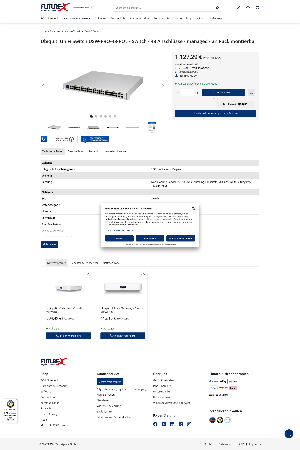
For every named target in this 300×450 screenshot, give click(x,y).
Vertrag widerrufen (110, 382)
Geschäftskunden (163, 380)
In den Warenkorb (223, 92)
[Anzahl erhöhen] (197, 92)
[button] (235, 104)
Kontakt (209, 444)
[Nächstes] (163, 85)
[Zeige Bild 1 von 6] (91, 116)
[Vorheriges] (43, 85)
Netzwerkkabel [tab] (111, 263)
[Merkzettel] (248, 8)
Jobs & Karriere (162, 386)
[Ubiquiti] (43, 139)
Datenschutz (226, 444)
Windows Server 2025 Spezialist (171, 403)
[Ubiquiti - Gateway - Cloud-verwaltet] (68, 288)
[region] (103, 92)
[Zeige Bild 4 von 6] (105, 116)
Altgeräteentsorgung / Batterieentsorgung (122, 389)
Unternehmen (161, 397)
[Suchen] (217, 8)
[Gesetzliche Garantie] (95, 139)
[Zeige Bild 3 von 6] (101, 116)
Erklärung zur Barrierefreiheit (114, 417)
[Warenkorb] (256, 8)
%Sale (44, 419)
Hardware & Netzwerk (54, 386)
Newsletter (103, 400)
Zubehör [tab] (94, 151)
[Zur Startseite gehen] (55, 7)
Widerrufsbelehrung (109, 406)
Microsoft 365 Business (54, 425)
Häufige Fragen (106, 394)
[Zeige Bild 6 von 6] (115, 116)
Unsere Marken (162, 391)
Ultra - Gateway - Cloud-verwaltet (122, 310)
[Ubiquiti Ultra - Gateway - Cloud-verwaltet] (123, 288)
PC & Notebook (50, 380)
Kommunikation (50, 403)
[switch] (10, 419)
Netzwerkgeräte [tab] (56, 263)
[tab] (76, 151)
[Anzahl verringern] (178, 92)
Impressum (255, 444)
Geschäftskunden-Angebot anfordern (216, 113)
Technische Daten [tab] (52, 151)
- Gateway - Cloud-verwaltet (64, 310)
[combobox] (163, 8)
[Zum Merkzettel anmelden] (251, 92)
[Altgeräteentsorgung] (63, 139)
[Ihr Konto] (238, 8)
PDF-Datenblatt (187, 76)
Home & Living (49, 414)
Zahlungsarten (105, 411)
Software (46, 391)
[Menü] (16, 400)
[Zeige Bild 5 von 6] (110, 116)
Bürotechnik (48, 397)
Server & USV (48, 408)
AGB (241, 444)
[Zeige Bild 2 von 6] (96, 116)
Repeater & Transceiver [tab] (84, 263)
